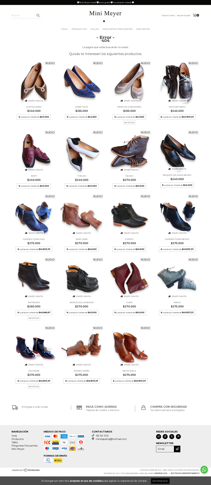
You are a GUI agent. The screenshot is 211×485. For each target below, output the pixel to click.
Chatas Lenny (34, 107)
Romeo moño (82, 371)
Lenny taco (81, 107)
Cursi (129, 302)
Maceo (129, 176)
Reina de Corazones (129, 107)
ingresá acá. (161, 473)
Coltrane (33, 371)
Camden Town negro (177, 239)
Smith (34, 176)
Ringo (177, 302)
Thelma (81, 176)
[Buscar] (38, 15)
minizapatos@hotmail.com (111, 439)
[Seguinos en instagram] (158, 436)
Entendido (160, 481)
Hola (64, 29)
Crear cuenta (168, 16)
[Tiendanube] (26, 471)
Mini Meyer (143, 29)
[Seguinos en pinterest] (178, 436)
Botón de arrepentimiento (185, 473)
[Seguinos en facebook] (165, 436)
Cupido (129, 239)
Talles (94, 29)
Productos (79, 29)
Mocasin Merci (177, 107)
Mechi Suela (129, 371)
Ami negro (34, 302)
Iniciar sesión (183, 16)
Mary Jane (82, 239)
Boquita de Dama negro (177, 175)
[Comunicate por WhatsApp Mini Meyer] (204, 469)
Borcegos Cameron (81, 302)
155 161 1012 (102, 435)
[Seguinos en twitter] (171, 436)
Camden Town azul (34, 239)
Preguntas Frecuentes (118, 29)
